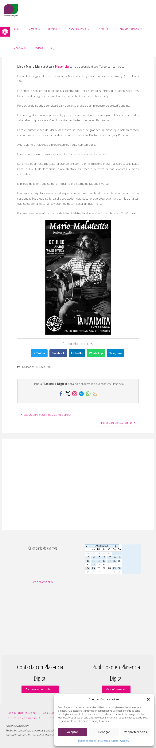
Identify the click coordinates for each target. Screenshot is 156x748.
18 (93, 564)
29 (114, 568)
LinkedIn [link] (77, 353)
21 (109, 564)
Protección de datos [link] (108, 740)
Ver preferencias (135, 732)
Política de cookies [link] (87, 740)
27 (104, 568)
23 (119, 564)
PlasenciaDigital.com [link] (20, 712)
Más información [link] (116, 689)
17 (88, 564)
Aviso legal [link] (125, 740)
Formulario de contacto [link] (40, 689)
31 (88, 572)
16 (119, 561)
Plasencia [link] (62, 66)
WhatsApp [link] (96, 353)
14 (109, 561)
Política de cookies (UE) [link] (23, 718)
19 (98, 564)
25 (93, 568)
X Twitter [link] (39, 353)
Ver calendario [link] (43, 582)
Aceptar (72, 732)
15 (114, 561)
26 (98, 568)
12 (98, 561)
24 (88, 568)
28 (109, 568)
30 (119, 568)
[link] (5, 32)
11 (93, 561)
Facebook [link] (58, 353)
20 (104, 564)
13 (104, 561)
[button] (148, 699)
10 (88, 561)
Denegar (104, 732)
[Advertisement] (78, 484)
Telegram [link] (115, 353)
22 (114, 564)
